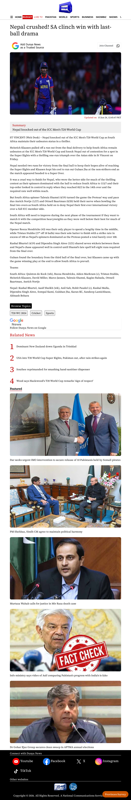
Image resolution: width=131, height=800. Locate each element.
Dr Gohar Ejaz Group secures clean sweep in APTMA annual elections (52, 747)
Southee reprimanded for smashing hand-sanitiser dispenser (53, 369)
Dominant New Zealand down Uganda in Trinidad (46, 346)
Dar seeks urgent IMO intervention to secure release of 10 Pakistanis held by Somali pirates (65, 460)
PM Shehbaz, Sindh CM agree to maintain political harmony (46, 531)
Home (18, 17)
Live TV (38, 17)
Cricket (36, 313)
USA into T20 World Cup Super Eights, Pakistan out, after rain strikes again (61, 358)
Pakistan (50, 17)
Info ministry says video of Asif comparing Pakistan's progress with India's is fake (59, 675)
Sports (74, 17)
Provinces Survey (115, 794)
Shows (113, 17)
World (63, 17)
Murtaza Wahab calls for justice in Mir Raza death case (43, 603)
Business (87, 17)
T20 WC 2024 (18, 313)
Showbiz (101, 17)
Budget (27, 17)
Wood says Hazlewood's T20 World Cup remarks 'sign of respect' (54, 381)
